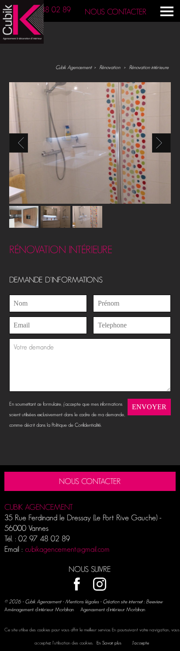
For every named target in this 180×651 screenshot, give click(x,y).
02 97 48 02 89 (45, 9)
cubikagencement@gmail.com (67, 549)
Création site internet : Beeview (133, 601)
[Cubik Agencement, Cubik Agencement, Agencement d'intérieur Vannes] (22, 42)
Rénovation (109, 67)
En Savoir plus (109, 642)
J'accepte (140, 642)
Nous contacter (115, 11)
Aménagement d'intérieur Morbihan (39, 609)
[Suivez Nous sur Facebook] (77, 585)
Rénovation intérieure (149, 67)
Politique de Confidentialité (76, 425)
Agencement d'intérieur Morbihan (112, 609)
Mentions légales (82, 601)
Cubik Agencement (73, 67)
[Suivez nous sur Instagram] (99, 585)
